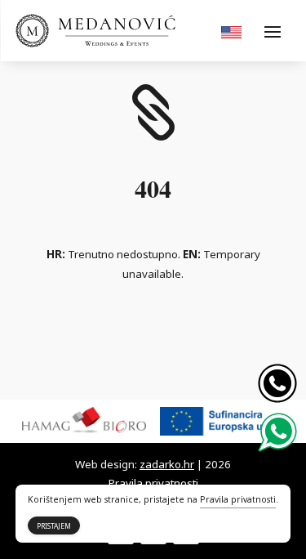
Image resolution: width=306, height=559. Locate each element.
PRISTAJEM (54, 525)
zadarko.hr (167, 464)
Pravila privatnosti (153, 483)
